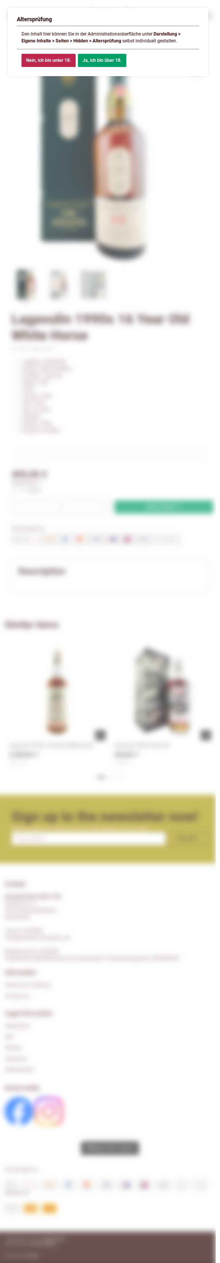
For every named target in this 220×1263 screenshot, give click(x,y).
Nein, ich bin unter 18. (48, 60)
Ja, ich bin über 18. (102, 60)
